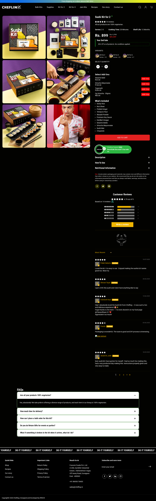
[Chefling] (11, 7)
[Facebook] (97, 186)
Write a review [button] (122, 224)
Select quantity (102, 62)
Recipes (94, 7)
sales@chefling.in (76, 487)
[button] (100, 22)
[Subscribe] (150, 467)
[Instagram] (120, 476)
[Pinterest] (109, 186)
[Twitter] (103, 186)
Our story (106, 7)
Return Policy (42, 465)
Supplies (50, 7)
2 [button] (119, 375)
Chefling (16, 498)
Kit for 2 (61, 7)
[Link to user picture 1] (101, 341)
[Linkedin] (115, 476)
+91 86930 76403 (76, 482)
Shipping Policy (43, 469)
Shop (7, 465)
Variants (99, 51)
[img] (100, 260)
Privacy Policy (42, 473)
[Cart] (151, 7)
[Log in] (145, 7)
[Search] (139, 7)
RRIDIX (42, 498)
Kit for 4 (72, 7)
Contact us (118, 7)
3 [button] (123, 375)
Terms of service (43, 477)
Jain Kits (83, 7)
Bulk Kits (38, 7)
